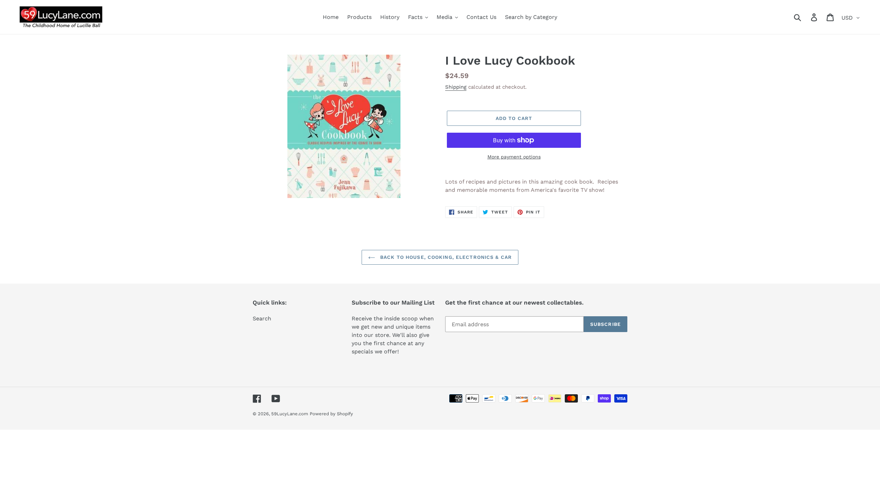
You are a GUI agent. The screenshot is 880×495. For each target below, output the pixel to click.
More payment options (514, 157)
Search (262, 318)
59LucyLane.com (289, 413)
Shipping (455, 87)
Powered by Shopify (331, 413)
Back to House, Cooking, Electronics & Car (445, 257)
